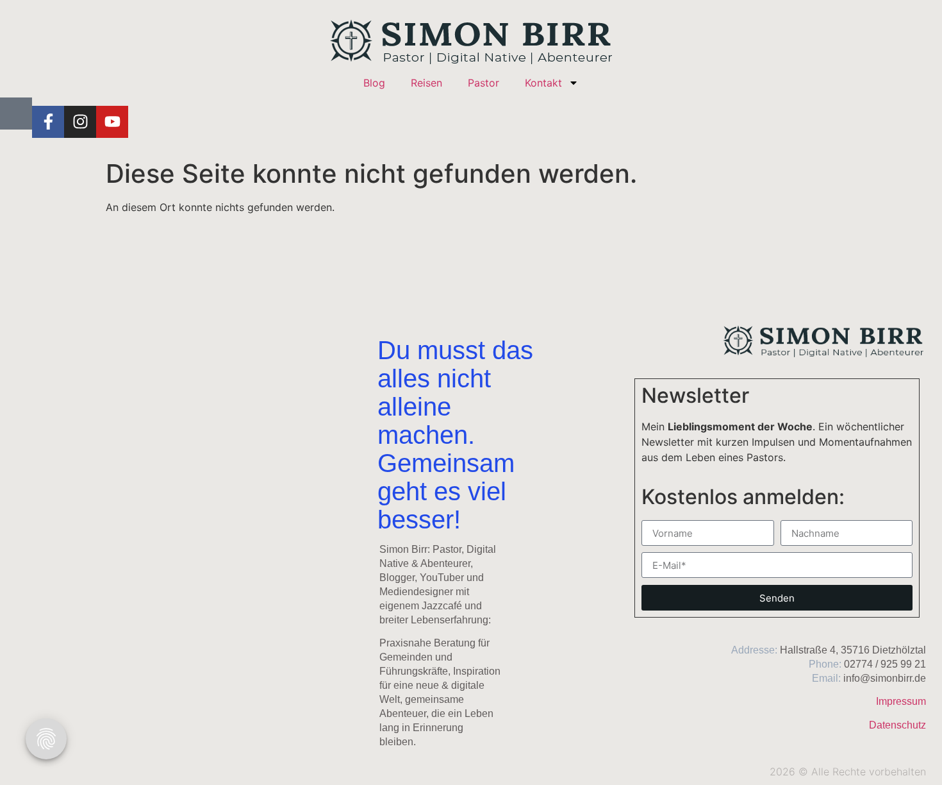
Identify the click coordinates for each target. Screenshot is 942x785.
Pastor (483, 82)
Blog (374, 82)
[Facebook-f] (48, 122)
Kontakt (543, 82)
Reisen (426, 82)
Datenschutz (897, 725)
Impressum (901, 701)
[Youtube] (112, 122)
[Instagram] (80, 122)
